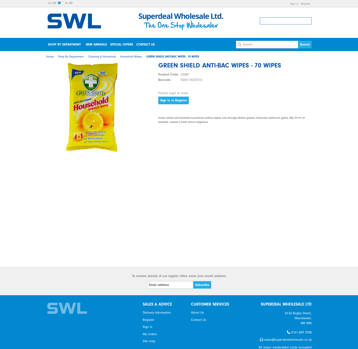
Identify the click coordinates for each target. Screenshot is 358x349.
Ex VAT (69, 3)
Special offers (121, 44)
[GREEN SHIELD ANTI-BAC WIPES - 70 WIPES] (92, 107)
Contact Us (145, 44)
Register (305, 3)
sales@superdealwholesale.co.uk (287, 340)
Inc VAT (52, 3)
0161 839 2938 (301, 332)
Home (50, 56)
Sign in (294, 3)
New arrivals (96, 44)
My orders (150, 334)
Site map (149, 341)
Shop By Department (64, 44)
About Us (197, 312)
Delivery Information (157, 312)
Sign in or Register (173, 100)
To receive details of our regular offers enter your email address (179, 276)
